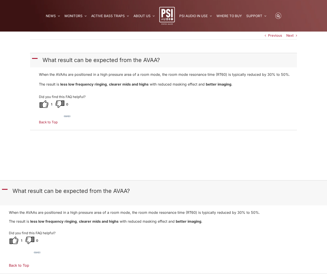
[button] (278, 16)
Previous (275, 35)
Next (290, 35)
